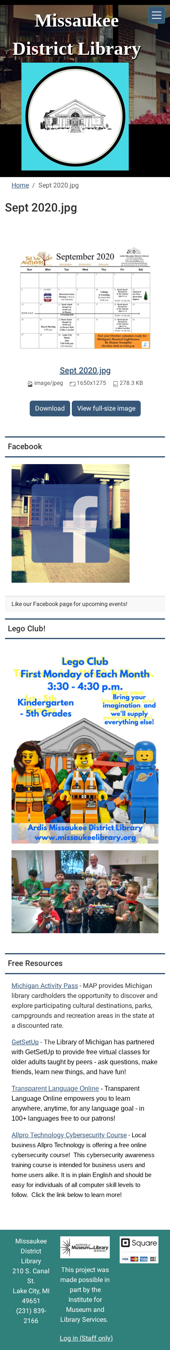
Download (50, 408)
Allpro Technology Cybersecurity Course (69, 1135)
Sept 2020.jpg (85, 370)
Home (20, 185)
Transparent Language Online (55, 1088)
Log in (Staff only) (86, 1338)
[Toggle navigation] (156, 15)
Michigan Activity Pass (45, 986)
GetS (25, 1042)
